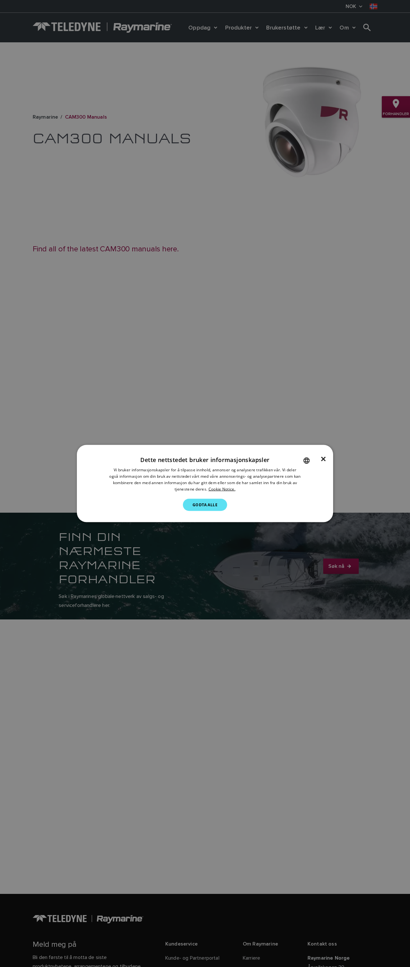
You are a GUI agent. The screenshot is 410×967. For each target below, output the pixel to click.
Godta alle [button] (205, 504)
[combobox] (306, 461)
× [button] (323, 459)
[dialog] (205, 483)
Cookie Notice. (222, 489)
